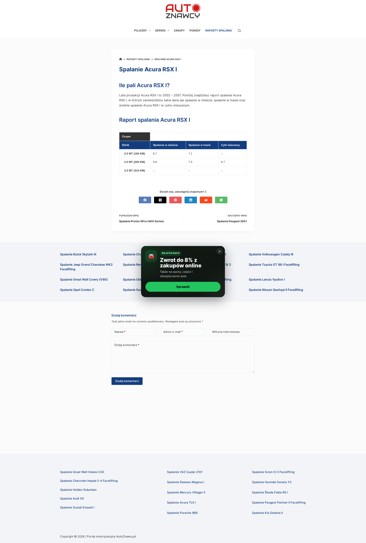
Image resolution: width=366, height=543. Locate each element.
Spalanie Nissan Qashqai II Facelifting (276, 290)
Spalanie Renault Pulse (139, 264)
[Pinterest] (175, 200)
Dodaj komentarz (126, 345)
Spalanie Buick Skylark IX (78, 254)
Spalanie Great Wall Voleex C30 (82, 472)
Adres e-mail (173, 332)
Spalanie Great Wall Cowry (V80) (84, 279)
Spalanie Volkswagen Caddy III (271, 254)
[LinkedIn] (191, 200)
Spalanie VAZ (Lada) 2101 (184, 472)
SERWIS (160, 30)
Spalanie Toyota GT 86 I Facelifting (274, 264)
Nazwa (119, 332)
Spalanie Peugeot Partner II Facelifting (279, 502)
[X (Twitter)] (160, 200)
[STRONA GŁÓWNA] (120, 59)
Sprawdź (183, 287)
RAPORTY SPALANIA (218, 30)
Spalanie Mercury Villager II (186, 492)
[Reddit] (206, 200)
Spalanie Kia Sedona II (267, 513)
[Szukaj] (239, 30)
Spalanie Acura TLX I (181, 502)
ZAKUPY (179, 30)
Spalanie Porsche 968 (182, 513)
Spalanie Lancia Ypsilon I (267, 279)
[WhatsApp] (221, 200)
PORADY (195, 30)
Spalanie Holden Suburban (78, 490)
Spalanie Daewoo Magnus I (185, 482)
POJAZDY (140, 30)
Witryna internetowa (225, 332)
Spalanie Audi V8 (72, 498)
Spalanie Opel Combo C (77, 290)
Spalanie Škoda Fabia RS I (270, 492)
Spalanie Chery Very (137, 254)
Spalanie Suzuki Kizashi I (77, 507)
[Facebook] (145, 200)
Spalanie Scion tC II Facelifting (273, 472)
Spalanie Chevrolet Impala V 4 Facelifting (89, 481)
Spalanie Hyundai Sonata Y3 (271, 482)
